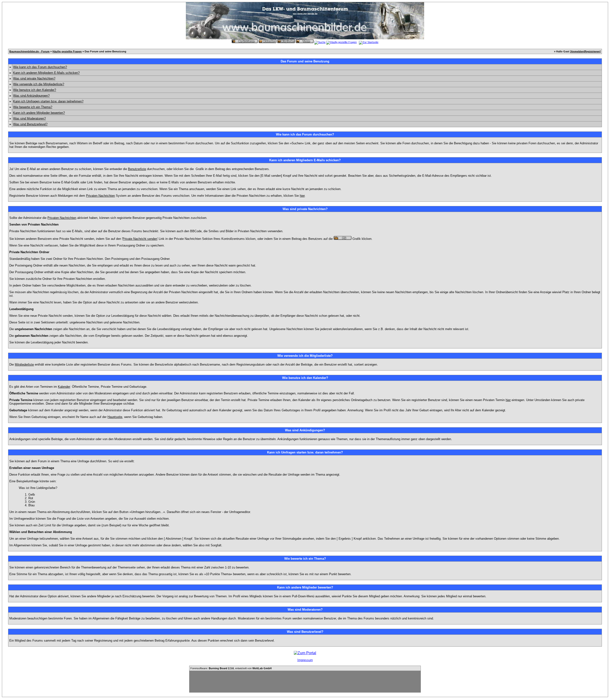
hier (302, 195)
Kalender (64, 386)
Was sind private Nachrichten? (34, 78)
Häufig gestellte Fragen (67, 51)
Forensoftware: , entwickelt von (231, 668)
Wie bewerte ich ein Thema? (32, 107)
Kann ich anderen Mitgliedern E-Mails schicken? (46, 73)
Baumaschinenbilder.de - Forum (29, 51)
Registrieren (592, 51)
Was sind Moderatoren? (29, 118)
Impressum (305, 660)
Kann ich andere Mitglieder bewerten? (39, 113)
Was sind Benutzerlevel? (30, 124)
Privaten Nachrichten (100, 195)
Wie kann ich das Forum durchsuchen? (40, 67)
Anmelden (577, 51)
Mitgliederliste (24, 364)
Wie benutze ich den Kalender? (34, 90)
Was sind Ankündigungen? (31, 95)
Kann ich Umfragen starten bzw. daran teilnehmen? (48, 101)
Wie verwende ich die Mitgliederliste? (38, 84)
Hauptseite (114, 417)
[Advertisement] (305, 681)
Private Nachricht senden (139, 239)
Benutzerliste (137, 169)
